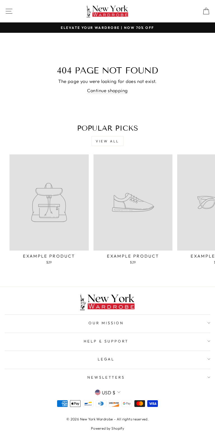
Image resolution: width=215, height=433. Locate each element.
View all (107, 141)
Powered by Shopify (107, 428)
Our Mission (106, 323)
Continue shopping (107, 90)
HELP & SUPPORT (106, 341)
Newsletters (106, 377)
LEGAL (106, 359)
